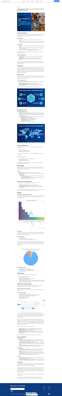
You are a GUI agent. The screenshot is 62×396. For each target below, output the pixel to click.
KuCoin (22, 268)
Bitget (20, 268)
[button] (23, 1)
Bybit (24, 268)
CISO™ (44, 389)
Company (49, 388)
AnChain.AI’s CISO (36, 285)
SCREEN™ (44, 390)
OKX (19, 271)
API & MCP (44, 388)
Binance (20, 269)
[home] (6, 1)
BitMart (22, 270)
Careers (49, 389)
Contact (49, 390)
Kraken (20, 270)
